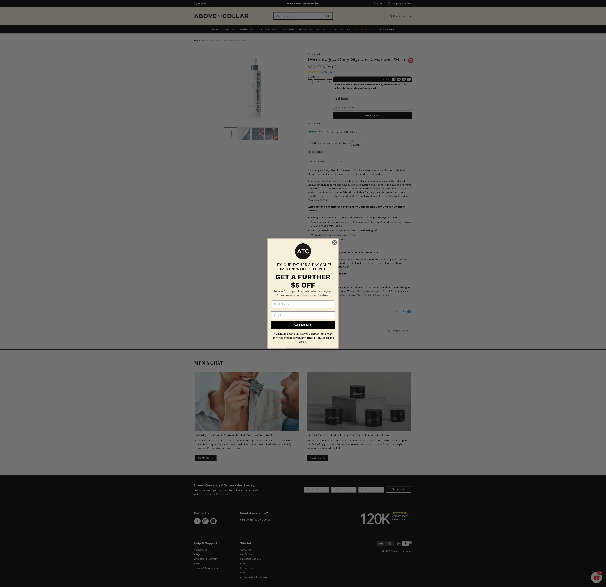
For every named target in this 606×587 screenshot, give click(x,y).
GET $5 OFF (303, 325)
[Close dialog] (334, 242)
